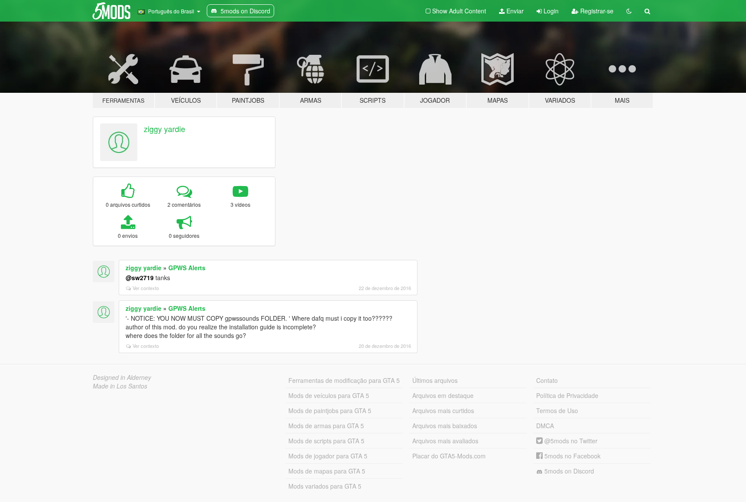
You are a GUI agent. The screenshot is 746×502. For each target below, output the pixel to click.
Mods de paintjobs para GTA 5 (329, 410)
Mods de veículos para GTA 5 (328, 395)
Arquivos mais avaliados (445, 440)
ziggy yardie (164, 128)
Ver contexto (146, 287)
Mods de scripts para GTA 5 (326, 440)
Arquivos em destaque (443, 395)
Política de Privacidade (567, 395)
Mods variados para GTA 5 (324, 486)
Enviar (514, 10)
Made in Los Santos (120, 386)
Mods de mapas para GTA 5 (326, 471)
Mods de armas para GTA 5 (326, 425)
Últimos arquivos (435, 380)
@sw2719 (140, 277)
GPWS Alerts (186, 267)
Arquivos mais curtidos (443, 410)
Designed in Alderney (122, 377)
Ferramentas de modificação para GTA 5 (344, 380)
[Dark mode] (629, 11)
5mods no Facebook (572, 455)
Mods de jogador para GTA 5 (327, 455)
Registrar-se (595, 10)
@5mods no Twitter (570, 440)
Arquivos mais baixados (444, 425)
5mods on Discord (568, 471)
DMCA (545, 425)
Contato (547, 380)
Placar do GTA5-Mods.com (449, 455)
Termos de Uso (557, 410)
